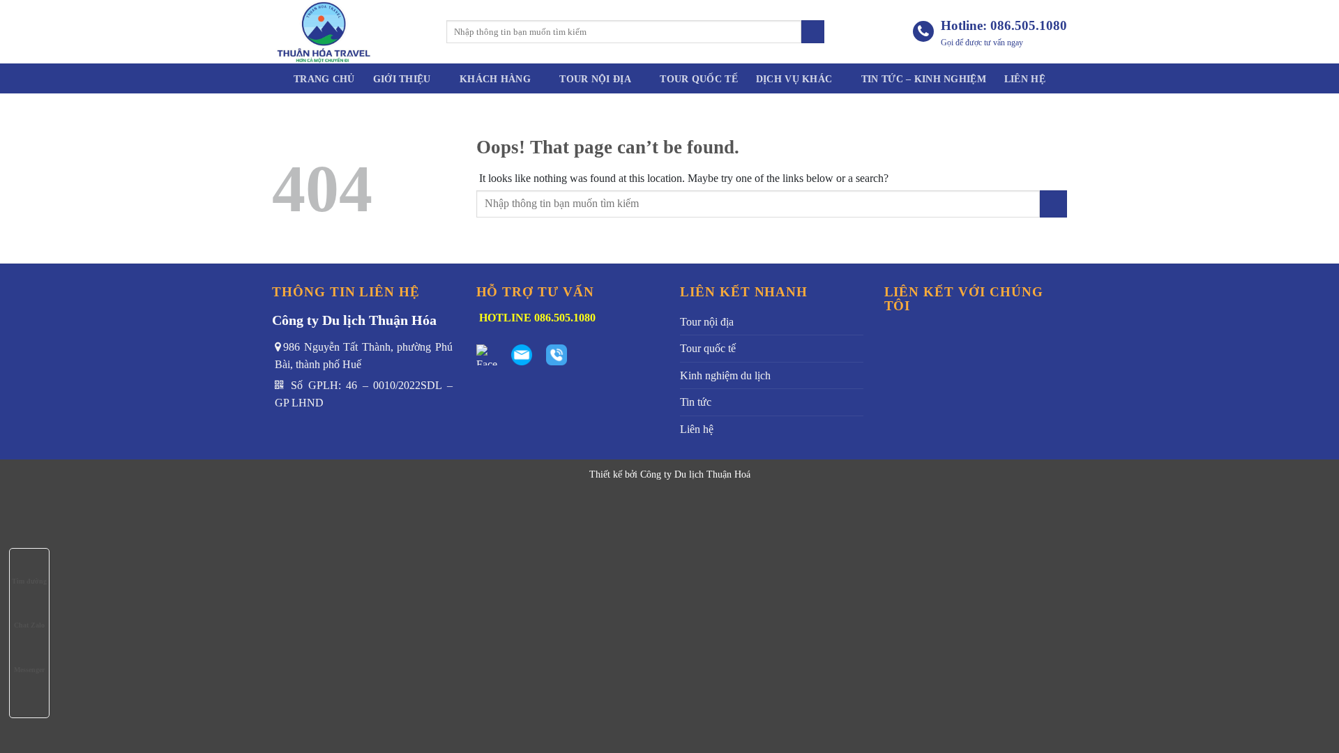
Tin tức (695, 402)
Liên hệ (1024, 78)
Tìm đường (29, 581)
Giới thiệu (402, 78)
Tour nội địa (594, 78)
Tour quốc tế (698, 78)
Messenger (29, 670)
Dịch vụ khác (794, 78)
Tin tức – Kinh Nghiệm (923, 78)
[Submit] (812, 32)
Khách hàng (495, 78)
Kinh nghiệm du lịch (725, 375)
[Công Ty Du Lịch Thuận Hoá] (348, 31)
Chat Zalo (29, 625)
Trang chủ (324, 78)
